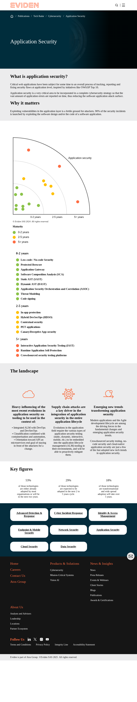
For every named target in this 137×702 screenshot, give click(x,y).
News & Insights (101, 563)
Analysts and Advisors (20, 613)
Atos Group (18, 581)
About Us (16, 607)
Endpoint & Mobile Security (29, 531)
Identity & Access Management (108, 514)
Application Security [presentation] (75, 16)
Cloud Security (29, 546)
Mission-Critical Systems (62, 575)
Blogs (93, 590)
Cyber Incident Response (68, 513)
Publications (23, 16)
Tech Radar (38, 16)
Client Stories (96, 585)
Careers (15, 569)
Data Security (68, 546)
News (92, 570)
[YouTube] (47, 639)
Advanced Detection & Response (29, 514)
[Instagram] (41, 639)
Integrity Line (61, 644)
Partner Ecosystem (19, 628)
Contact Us (17, 575)
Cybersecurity (54, 16)
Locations (14, 623)
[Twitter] (36, 639)
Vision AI (54, 580)
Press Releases (97, 575)
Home (12, 16)
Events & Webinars (99, 580)
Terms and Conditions (20, 644)
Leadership (15, 618)
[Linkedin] (30, 639)
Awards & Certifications (101, 600)
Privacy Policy (43, 644)
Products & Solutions (64, 563)
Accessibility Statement (84, 644)
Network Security (68, 529)
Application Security (107, 529)
